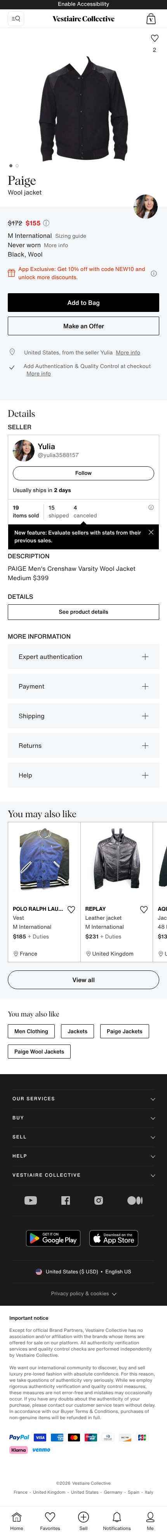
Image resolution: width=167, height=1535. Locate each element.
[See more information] (153, 273)
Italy (149, 1492)
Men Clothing (31, 1031)
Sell (19, 1137)
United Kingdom (49, 1492)
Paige (22, 181)
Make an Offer (83, 326)
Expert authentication (50, 656)
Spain (133, 1492)
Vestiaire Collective (46, 1175)
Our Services (33, 1099)
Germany (113, 1492)
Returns (30, 745)
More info (56, 245)
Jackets (77, 1031)
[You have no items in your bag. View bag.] (151, 18)
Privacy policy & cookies (80, 1293)
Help (25, 775)
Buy (18, 1118)
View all (83, 979)
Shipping (32, 716)
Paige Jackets (125, 1031)
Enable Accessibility (83, 4)
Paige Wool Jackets (39, 1052)
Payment (31, 686)
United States (85, 1492)
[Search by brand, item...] (16, 18)
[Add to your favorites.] (71, 909)
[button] (151, 18)
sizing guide (70, 236)
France (21, 1492)
